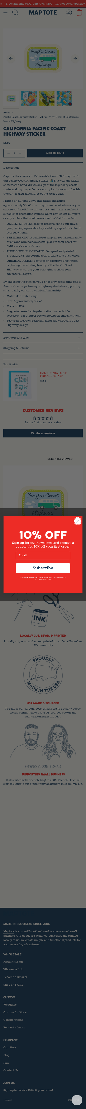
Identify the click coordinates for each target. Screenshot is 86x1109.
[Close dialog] (77, 520)
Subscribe (43, 567)
